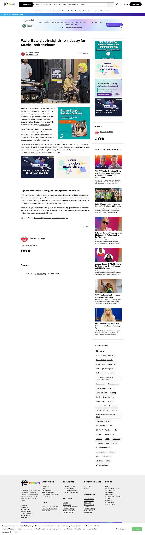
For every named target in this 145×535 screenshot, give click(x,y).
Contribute (56, 11)
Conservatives (109, 373)
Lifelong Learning (102, 410)
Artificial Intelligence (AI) (104, 360)
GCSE (98, 397)
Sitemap (24, 517)
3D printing (100, 351)
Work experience (102, 465)
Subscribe (135, 4)
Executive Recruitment (49, 509)
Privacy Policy (25, 515)
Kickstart (111, 401)
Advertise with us (27, 513)
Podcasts (87, 486)
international (100, 401)
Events (90, 11)
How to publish (89, 499)
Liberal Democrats (110, 406)
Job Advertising (68, 509)
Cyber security (113, 384)
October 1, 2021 (32, 55)
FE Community (26, 509)
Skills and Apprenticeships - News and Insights (51, 218)
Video (86, 488)
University (99, 461)
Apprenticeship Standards (105, 355)
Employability (46, 490)
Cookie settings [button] (122, 529)
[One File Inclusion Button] (73, 177)
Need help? (88, 513)
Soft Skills (99, 443)
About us (24, 506)
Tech (97, 456)
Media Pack (67, 505)
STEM (115, 443)
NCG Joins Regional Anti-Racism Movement (51, 5)
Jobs (84, 11)
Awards (107, 486)
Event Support (68, 513)
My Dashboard (89, 505)
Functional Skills (101, 393)
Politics (98, 434)
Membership (88, 511)
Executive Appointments (50, 507)
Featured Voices (68, 488)
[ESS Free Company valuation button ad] (108, 50)
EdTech (44, 488)
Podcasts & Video (67, 11)
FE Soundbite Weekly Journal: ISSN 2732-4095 (71, 491)
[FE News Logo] (9, 4)
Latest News (39, 11)
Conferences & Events (112, 488)
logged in (39, 274)
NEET (108, 421)
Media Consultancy (69, 511)
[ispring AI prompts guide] (37, 177)
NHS (111, 426)
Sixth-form (116, 439)
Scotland (99, 439)
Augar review (100, 364)
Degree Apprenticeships (104, 388)
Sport (108, 443)
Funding (113, 393)
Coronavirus (100, 384)
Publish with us (26, 512)
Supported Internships (104, 447)
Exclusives (48, 11)
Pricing (65, 503)
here (50, 213)
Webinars (108, 500)
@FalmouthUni (44, 125)
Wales (108, 461)
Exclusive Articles (69, 486)
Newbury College (32, 52)
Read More (14, 532)
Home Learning (108, 397)
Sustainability (100, 452)
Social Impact (46, 496)
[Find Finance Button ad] (108, 88)
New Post (87, 503)
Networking (109, 492)
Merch (96, 11)
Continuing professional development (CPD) (104, 378)
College (98, 373)
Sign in (125, 4)
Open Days (109, 494)
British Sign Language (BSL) (105, 369)
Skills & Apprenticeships (50, 494)
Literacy (114, 410)
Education (45, 486)
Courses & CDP (110, 490)
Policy (116, 430)
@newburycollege (27, 111)
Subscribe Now (104, 11)
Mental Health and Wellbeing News (106, 416)
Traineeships (107, 456)
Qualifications (109, 434)
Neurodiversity (101, 426)
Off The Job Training (103, 430)
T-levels (111, 452)
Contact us (24, 508)
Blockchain (112, 364)
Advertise (78, 11)
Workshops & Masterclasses (110, 503)
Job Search (46, 511)
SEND (107, 439)
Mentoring (99, 421)
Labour (98, 406)
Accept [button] (136, 529)
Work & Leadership (48, 492)
